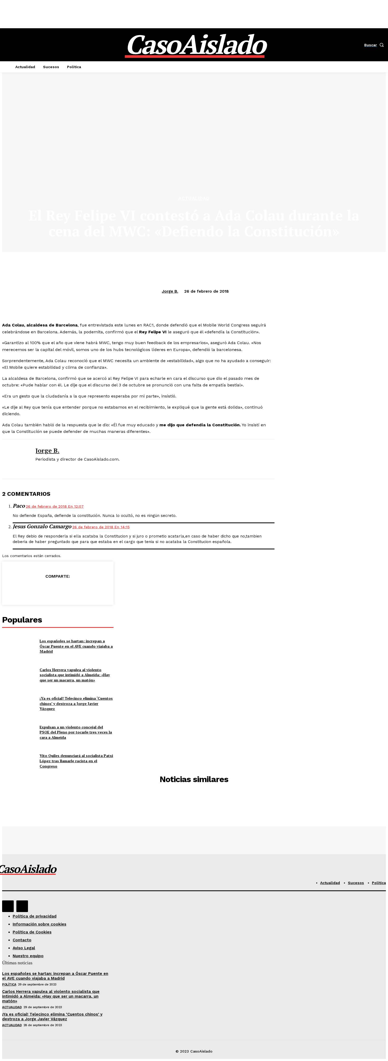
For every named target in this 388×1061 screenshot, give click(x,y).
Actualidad (194, 198)
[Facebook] (19, 589)
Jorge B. (170, 291)
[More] (96, 589)
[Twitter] (38, 589)
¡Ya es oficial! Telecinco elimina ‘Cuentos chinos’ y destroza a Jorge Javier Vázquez (76, 703)
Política (9, 984)
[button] (375, 44)
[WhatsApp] (76, 589)
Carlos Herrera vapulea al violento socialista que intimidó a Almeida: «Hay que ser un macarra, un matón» (75, 675)
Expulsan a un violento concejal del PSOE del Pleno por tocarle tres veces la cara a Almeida (76, 732)
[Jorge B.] (14, 459)
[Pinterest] (57, 589)
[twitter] (37, 468)
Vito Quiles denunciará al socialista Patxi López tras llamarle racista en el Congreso (76, 760)
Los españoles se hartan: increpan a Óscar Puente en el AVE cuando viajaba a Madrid (76, 646)
